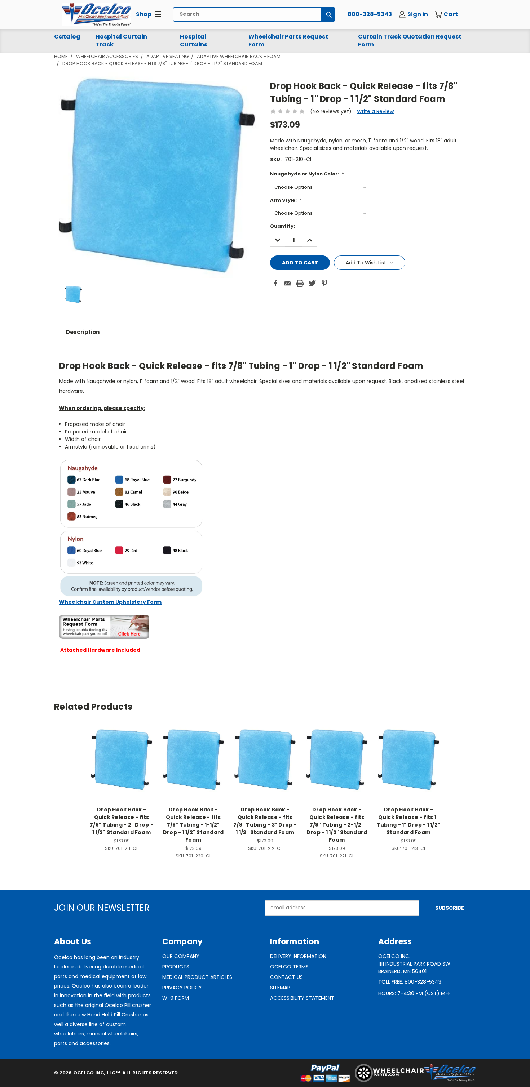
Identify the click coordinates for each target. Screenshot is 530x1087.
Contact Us (286, 977)
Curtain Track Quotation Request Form (409, 40)
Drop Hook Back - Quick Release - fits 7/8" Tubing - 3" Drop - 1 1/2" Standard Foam (265, 821)
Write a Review (375, 111)
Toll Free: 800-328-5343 (409, 981)
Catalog (67, 36)
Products (175, 966)
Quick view (121, 752)
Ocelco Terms (289, 966)
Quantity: (282, 226)
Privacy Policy (182, 987)
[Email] (287, 283)
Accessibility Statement (302, 998)
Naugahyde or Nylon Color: (307, 173)
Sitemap (280, 987)
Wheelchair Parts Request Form (288, 40)
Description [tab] (83, 332)
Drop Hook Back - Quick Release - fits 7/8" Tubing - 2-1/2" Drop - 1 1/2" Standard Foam (336, 824)
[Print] (300, 283)
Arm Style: (286, 200)
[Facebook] (275, 283)
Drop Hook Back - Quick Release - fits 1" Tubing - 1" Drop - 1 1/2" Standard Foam (408, 821)
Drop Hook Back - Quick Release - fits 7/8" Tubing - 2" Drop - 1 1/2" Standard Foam (121, 821)
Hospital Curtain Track (121, 40)
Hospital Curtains (193, 40)
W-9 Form (175, 998)
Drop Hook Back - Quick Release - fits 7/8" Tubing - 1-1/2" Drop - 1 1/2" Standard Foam (193, 824)
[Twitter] (312, 283)
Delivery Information (298, 956)
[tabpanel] (265, 509)
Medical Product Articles (197, 977)
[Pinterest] (324, 283)
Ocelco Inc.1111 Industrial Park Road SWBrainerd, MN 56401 (414, 964)
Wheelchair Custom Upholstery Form (110, 602)
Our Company (180, 956)
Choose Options (122, 765)
